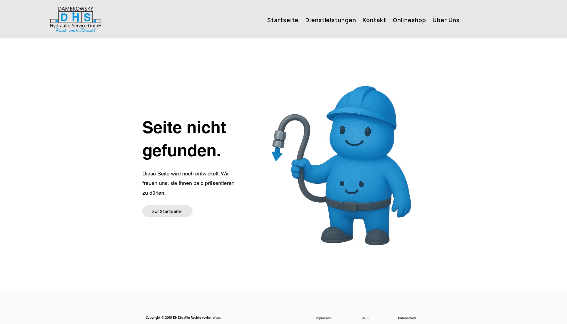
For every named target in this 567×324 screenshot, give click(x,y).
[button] (444, 20)
